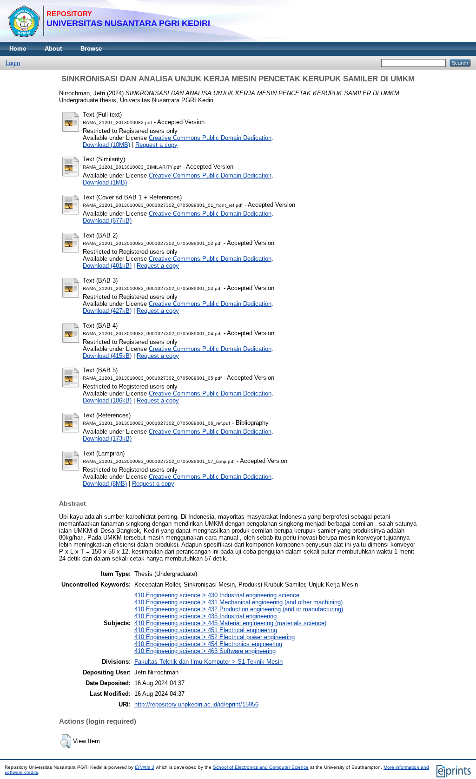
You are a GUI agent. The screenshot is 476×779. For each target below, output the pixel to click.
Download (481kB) (107, 265)
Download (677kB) (107, 220)
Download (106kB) (107, 400)
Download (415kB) (107, 355)
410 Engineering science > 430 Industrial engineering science (216, 595)
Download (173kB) (107, 438)
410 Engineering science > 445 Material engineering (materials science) (230, 623)
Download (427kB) (107, 310)
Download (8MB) (105, 483)
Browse (91, 48)
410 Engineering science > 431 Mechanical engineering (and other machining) (238, 602)
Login (13, 62)
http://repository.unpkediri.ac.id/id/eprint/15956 (196, 704)
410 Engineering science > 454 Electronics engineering (208, 643)
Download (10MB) (106, 144)
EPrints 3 (144, 767)
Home (17, 48)
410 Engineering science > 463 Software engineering (205, 650)
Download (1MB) (105, 182)
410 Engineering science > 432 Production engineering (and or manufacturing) (238, 609)
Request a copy (156, 144)
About (53, 48)
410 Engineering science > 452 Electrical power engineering (214, 637)
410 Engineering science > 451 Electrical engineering (205, 630)
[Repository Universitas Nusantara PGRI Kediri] (109, 39)
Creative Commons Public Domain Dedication (210, 137)
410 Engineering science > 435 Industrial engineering (205, 616)
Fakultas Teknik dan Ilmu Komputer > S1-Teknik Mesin (208, 661)
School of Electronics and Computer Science (261, 767)
